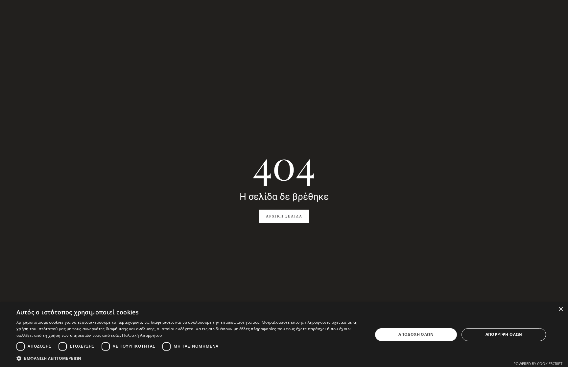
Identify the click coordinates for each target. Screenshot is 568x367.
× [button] (560, 309)
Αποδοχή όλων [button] (416, 334)
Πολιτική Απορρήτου (142, 335)
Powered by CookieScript (537, 363)
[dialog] (284, 334)
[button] (189, 358)
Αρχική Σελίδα (284, 216)
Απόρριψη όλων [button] (503, 334)
